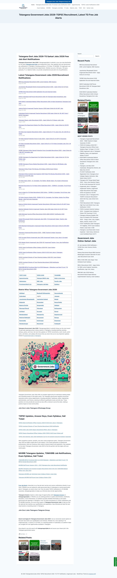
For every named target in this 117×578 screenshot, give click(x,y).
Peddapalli (57, 323)
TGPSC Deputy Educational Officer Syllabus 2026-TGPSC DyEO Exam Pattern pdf (41, 433)
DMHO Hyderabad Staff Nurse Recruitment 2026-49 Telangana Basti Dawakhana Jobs (42, 96)
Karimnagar (40, 320)
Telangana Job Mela (57, 8)
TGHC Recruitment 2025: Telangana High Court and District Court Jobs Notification (90, 205)
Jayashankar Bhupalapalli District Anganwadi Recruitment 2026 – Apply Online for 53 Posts (43, 86)
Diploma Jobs (73, 8)
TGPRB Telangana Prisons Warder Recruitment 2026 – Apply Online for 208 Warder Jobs (43, 164)
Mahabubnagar (23, 323)
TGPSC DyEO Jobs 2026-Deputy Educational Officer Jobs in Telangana (38, 429)
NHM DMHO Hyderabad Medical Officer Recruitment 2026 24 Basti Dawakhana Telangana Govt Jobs (88, 94)
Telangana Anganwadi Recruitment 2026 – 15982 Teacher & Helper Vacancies (40, 232)
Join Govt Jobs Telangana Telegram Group (34, 510)
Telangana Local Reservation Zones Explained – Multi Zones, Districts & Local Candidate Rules (89, 232)
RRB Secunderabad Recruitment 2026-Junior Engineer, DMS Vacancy (37, 81)
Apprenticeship (76, 4)
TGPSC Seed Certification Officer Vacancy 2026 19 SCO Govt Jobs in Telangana (40, 252)
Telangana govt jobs (31, 64)
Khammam (57, 320)
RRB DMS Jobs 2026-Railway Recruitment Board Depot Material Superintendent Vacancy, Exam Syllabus (89, 274)
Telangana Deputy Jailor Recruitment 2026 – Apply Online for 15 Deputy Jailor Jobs (41, 120)
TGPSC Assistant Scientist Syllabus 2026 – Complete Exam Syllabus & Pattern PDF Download (89, 211)
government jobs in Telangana (32, 335)
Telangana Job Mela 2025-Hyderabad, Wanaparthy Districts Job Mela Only (90, 168)
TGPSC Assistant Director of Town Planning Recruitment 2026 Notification (39, 262)
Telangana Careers (58, 495)
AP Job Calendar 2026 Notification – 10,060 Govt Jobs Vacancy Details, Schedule (88, 247)
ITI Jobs (66, 8)
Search (79, 53)
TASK (80, 8)
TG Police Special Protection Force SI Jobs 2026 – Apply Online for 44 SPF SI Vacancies (42, 138)
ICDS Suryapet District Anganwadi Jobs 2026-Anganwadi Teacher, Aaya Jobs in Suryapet (43, 237)
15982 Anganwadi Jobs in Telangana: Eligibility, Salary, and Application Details (90, 153)
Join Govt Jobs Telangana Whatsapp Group (34, 408)
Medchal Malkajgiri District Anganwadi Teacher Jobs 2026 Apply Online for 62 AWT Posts (43, 209)
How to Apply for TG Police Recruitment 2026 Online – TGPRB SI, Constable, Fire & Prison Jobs (44, 192)
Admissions (22, 281)
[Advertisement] (58, 38)
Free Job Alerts (23, 485)
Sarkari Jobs (90, 8)
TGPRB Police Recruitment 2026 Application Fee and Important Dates (37, 91)
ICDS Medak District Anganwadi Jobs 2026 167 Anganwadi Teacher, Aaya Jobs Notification (44, 242)
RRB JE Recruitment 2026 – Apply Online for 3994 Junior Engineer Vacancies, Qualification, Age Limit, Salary (89, 267)
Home (32, 4)
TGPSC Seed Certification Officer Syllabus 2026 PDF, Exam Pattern (37, 247)
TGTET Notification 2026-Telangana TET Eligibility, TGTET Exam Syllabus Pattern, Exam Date (90, 225)
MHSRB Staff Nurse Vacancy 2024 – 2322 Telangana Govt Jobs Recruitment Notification (43, 465)
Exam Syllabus (41, 8)
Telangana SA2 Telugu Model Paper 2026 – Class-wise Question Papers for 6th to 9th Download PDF (89, 182)
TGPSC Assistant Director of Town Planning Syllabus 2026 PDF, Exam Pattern (40, 257)
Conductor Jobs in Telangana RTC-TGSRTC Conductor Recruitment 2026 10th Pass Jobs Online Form (89, 197)
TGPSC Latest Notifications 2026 (90, 4)
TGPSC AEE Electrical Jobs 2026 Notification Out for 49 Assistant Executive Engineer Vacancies (45, 436)
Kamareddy (22, 320)
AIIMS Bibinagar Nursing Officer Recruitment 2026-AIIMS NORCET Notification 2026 (41, 214)
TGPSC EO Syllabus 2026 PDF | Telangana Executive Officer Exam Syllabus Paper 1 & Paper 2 (89, 147)
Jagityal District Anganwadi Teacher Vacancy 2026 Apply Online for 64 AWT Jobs (41, 108)
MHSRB (48, 8)
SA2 (84, 8)
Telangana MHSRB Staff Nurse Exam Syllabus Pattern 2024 (35, 477)
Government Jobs (43, 75)
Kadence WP (92, 574)
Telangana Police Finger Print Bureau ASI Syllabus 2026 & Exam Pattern (38, 169)
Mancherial (40, 323)
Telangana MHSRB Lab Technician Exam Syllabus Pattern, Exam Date (38, 474)
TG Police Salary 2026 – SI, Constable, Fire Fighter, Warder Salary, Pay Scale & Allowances (43, 180)
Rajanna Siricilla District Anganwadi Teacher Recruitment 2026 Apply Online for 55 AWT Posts (44, 204)
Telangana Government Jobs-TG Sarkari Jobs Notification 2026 (53, 4)
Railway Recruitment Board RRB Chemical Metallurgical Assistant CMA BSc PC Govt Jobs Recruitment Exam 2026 (89, 254)
